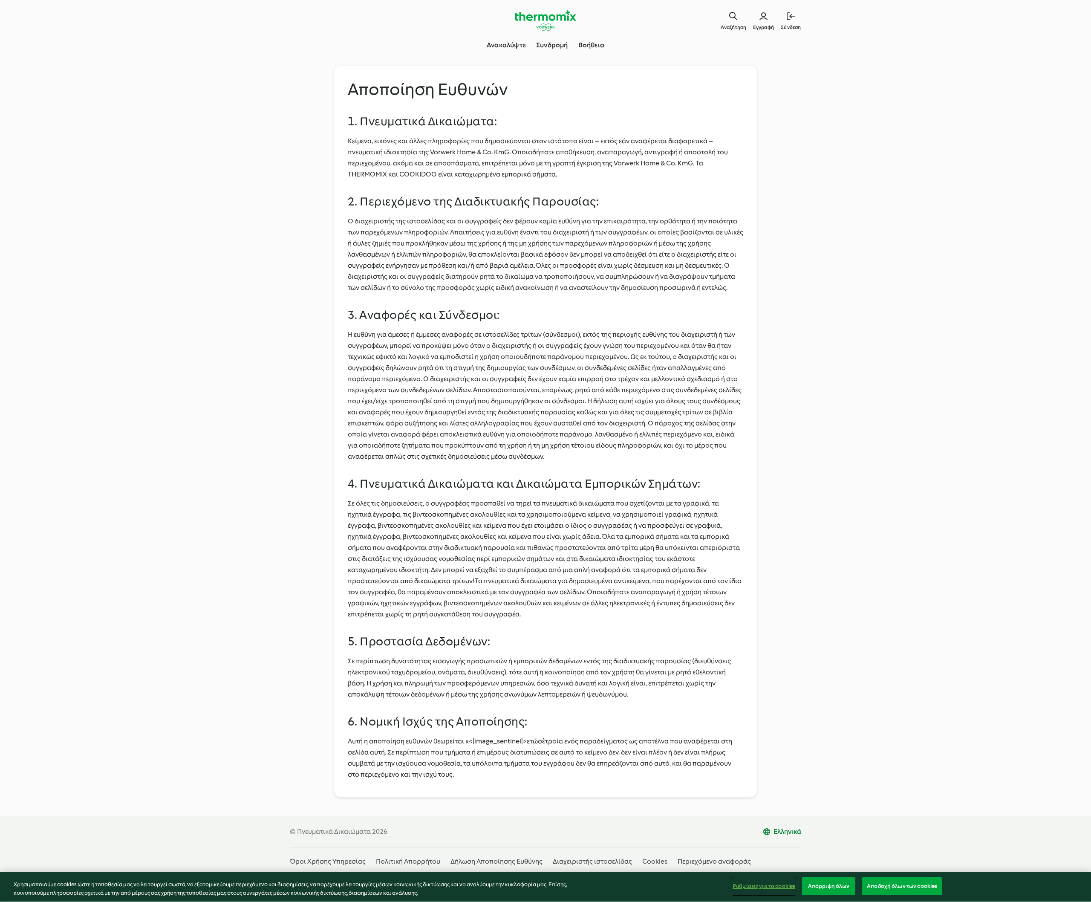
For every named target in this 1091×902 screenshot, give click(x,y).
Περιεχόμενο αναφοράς (714, 861)
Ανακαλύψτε (506, 45)
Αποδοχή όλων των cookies (902, 886)
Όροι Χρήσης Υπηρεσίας (328, 861)
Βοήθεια (591, 45)
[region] (545, 887)
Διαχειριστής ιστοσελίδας (592, 861)
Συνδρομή (552, 45)
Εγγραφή (763, 27)
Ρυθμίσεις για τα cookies (764, 886)
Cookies (654, 861)
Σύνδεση (791, 27)
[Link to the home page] (545, 20)
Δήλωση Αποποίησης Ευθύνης (496, 861)
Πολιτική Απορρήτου (408, 861)
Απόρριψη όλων (829, 886)
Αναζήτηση (733, 27)
